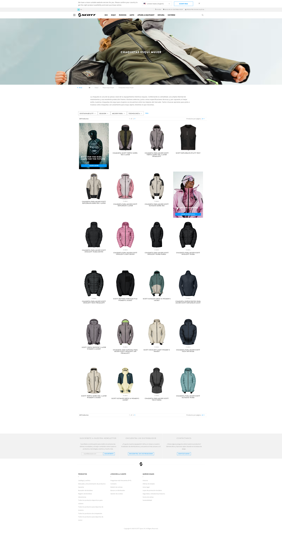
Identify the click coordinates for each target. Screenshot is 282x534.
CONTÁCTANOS (184, 454)
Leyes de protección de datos (152, 490)
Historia (145, 480)
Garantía (81, 487)
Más (146, 113)
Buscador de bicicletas (85, 490)
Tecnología (134, 113)
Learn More (94, 165)
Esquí (113, 15)
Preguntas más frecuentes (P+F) (120, 480)
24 (202, 119)
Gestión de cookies (116, 494)
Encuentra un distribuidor (141, 454)
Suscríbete (109, 454)
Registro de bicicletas (85, 494)
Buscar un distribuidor (117, 490)
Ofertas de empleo (149, 484)
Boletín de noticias (116, 487)
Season (102, 113)
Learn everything (188, 214)
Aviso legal (146, 487)
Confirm (183, 4)
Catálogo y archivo (84, 480)
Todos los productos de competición (90, 513)
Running (122, 15)
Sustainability (87, 113)
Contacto (113, 484)
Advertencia (82, 497)
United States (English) (155, 4)
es (81, 9)
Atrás (80, 88)
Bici (106, 15)
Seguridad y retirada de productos (154, 494)
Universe (171, 15)
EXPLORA (161, 15)
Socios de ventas (148, 497)
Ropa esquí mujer (108, 88)
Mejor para (117, 113)
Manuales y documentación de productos (92, 484)
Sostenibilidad (147, 500)
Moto (132, 15)
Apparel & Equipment (145, 15)
